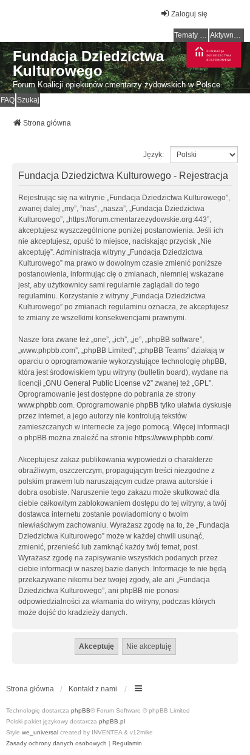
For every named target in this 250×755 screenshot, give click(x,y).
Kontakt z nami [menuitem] (93, 689)
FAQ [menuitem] (8, 100)
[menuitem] (56, 743)
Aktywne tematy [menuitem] (227, 35)
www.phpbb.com (45, 405)
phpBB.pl (112, 721)
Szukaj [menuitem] (28, 100)
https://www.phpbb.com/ (173, 438)
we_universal (40, 732)
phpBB (80, 710)
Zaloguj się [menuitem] (189, 14)
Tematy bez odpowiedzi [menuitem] (191, 35)
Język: (153, 154)
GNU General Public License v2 (98, 383)
